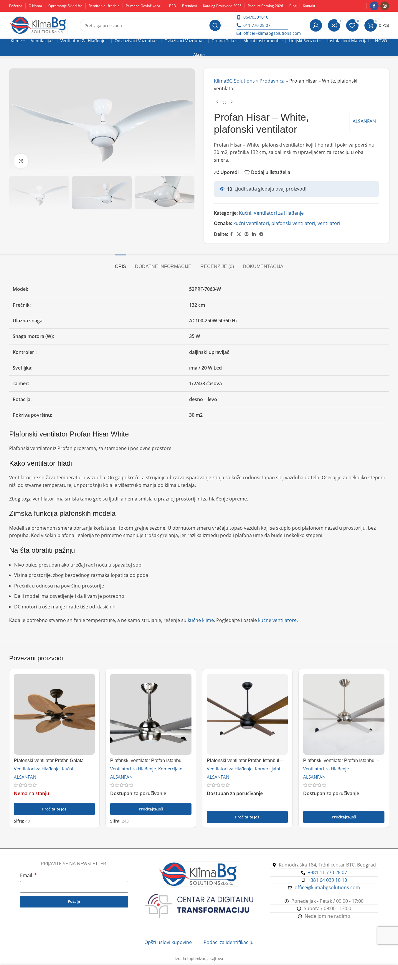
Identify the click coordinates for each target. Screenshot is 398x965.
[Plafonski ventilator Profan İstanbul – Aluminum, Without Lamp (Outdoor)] (343, 714)
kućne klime (201, 620)
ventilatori (329, 223)
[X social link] (239, 234)
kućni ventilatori (251, 223)
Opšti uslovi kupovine (168, 942)
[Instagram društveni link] (384, 5)
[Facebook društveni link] (374, 5)
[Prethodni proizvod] (217, 101)
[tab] (120, 264)
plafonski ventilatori (293, 223)
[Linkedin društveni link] (253, 234)
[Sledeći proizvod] (231, 101)
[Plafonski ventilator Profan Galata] (54, 714)
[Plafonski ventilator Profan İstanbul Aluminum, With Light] (150, 714)
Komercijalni (171, 769)
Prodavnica (272, 81)
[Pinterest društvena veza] (246, 234)
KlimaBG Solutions (234, 81)
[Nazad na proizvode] (224, 101)
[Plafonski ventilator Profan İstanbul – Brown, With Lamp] (247, 714)
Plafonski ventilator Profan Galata (49, 760)
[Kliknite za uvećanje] (21, 161)
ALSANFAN (364, 121)
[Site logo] (38, 25)
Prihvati (376, 954)
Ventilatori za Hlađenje (279, 213)
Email (26, 875)
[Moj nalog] (316, 25)
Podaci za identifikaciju (229, 942)
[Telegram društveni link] (261, 234)
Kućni (245, 213)
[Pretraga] (215, 25)
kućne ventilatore (277, 620)
